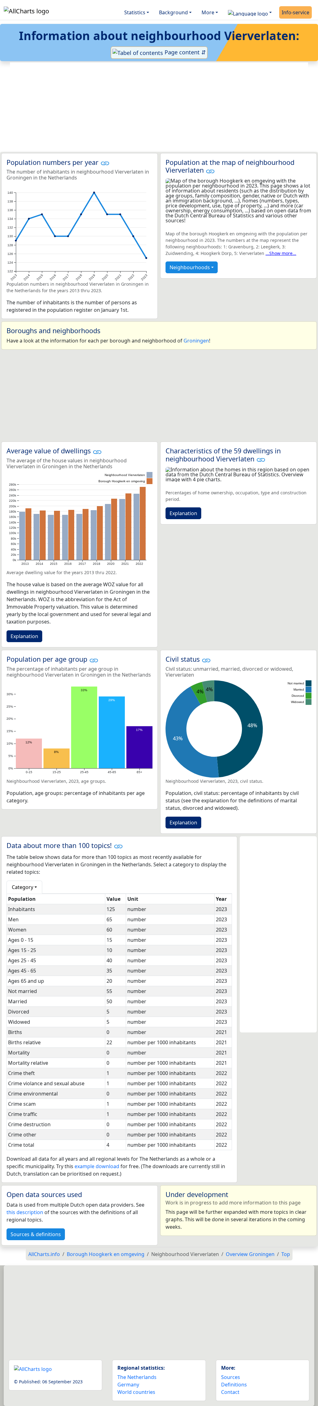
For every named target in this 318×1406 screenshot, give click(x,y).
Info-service (295, 12)
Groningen (196, 340)
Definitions (234, 1384)
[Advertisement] (159, 107)
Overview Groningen (250, 1254)
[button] (249, 12)
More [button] (208, 12)
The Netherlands (137, 1377)
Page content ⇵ (184, 52)
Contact (230, 1392)
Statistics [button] (134, 12)
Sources (230, 1377)
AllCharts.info (44, 1254)
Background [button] (173, 12)
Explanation (24, 636)
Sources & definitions (36, 1234)
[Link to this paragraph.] (105, 162)
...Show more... (281, 253)
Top (285, 1254)
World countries (136, 1392)
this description (25, 1212)
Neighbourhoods (190, 267)
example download (97, 1166)
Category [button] (22, 887)
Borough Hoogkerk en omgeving (105, 1254)
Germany (128, 1384)
